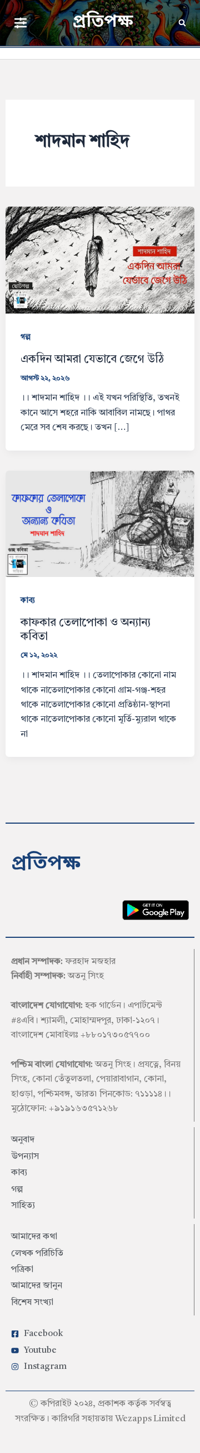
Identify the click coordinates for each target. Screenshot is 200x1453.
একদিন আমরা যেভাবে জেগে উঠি (92, 359)
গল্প (26, 337)
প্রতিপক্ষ (102, 22)
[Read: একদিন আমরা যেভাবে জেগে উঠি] (100, 260)
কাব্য (28, 600)
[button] (20, 22)
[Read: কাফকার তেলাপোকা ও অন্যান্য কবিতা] (100, 523)
